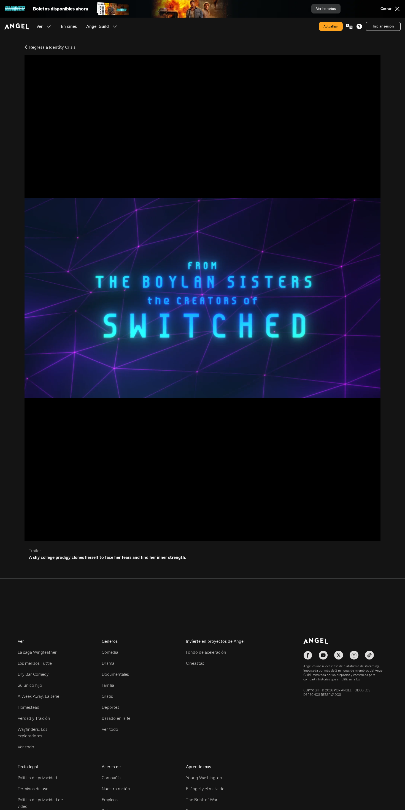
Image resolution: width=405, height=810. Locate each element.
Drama (108, 663)
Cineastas (195, 663)
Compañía (111, 777)
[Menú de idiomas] (349, 26)
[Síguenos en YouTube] (323, 655)
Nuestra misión (116, 788)
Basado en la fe (116, 718)
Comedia (110, 652)
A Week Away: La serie (38, 696)
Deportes (110, 707)
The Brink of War (202, 799)
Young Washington (204, 777)
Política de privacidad (37, 777)
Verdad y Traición (34, 718)
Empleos (110, 799)
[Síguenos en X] (338, 655)
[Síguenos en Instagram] (354, 655)
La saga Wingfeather (37, 652)
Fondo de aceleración (206, 652)
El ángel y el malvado (205, 788)
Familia (108, 685)
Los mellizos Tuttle (35, 663)
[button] (49, 26)
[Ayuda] (359, 26)
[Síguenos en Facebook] (307, 655)
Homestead (28, 707)
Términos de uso (33, 788)
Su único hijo (30, 685)
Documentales (115, 674)
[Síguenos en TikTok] (369, 655)
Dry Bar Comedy (33, 674)
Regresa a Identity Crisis (52, 47)
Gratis (107, 696)
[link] (69, 26)
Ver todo (26, 746)
